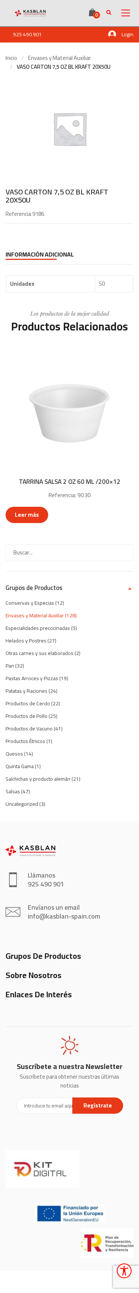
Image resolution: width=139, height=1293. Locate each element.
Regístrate (97, 1105)
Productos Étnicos (25, 741)
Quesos (14, 754)
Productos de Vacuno (29, 728)
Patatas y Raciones (26, 691)
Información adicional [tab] (40, 254)
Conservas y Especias (30, 603)
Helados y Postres (26, 640)
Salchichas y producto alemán (38, 779)
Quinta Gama (20, 766)
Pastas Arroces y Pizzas (32, 678)
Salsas (13, 791)
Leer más (27, 514)
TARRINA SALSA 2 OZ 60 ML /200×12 (69, 482)
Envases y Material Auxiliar (59, 57)
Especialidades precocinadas (38, 628)
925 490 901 (27, 34)
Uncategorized (22, 804)
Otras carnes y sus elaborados (39, 653)
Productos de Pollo (26, 716)
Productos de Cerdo (28, 703)
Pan (10, 666)
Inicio (11, 57)
